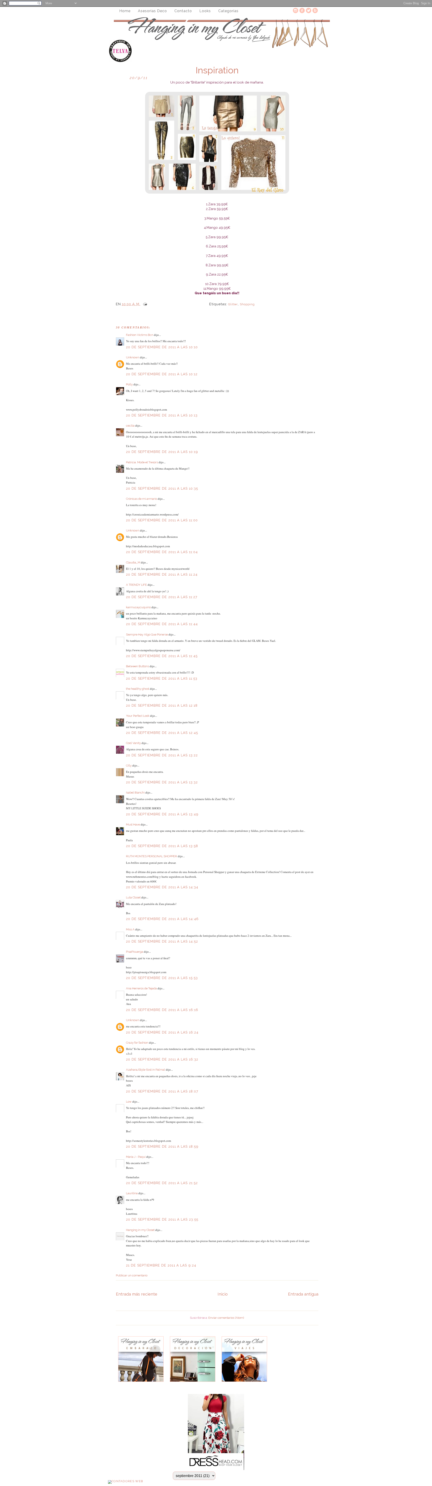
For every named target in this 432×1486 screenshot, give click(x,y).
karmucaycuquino (138, 607)
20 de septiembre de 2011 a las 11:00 (162, 520)
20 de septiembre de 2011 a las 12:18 (162, 705)
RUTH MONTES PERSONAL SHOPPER (151, 856)
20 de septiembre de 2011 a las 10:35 (162, 488)
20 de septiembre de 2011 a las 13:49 (162, 814)
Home (124, 11)
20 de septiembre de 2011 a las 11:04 (162, 552)
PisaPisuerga (134, 951)
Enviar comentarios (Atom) (226, 1317)
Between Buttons (137, 666)
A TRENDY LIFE (136, 584)
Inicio (223, 1294)
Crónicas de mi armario (141, 498)
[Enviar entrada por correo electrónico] (144, 304)
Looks (205, 11)
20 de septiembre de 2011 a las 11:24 (162, 574)
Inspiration (217, 70)
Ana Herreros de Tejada (141, 988)
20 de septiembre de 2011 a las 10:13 (162, 415)
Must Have (133, 824)
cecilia (130, 425)
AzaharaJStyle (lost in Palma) (145, 1069)
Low (129, 1101)
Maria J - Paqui (136, 1156)
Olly (129, 765)
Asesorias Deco (152, 11)
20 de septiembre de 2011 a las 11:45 (162, 656)
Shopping (247, 304)
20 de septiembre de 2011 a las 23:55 (162, 1219)
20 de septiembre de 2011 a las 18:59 (162, 1146)
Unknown (132, 357)
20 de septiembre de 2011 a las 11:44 (162, 624)
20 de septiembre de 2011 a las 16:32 (162, 1059)
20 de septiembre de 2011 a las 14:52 (162, 941)
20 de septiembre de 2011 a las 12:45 (162, 733)
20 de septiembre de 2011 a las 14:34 (162, 887)
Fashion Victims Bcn (139, 335)
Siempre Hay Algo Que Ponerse (147, 634)
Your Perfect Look (137, 715)
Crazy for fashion (137, 1042)
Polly (129, 384)
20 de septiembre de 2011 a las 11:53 (162, 678)
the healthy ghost (137, 688)
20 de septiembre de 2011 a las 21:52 (162, 1183)
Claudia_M (133, 562)
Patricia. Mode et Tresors (142, 462)
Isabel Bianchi (135, 792)
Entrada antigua (303, 1294)
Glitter (233, 304)
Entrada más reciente (136, 1294)
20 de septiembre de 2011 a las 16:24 (162, 1032)
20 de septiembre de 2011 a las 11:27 (162, 597)
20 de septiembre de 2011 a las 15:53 (162, 978)
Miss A (130, 929)
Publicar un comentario (131, 1275)
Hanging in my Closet (140, 1230)
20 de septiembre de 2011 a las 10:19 (162, 452)
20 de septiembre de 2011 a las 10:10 (162, 347)
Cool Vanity (133, 743)
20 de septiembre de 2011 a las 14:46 (162, 919)
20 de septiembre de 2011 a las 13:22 (162, 755)
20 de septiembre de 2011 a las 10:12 (162, 374)
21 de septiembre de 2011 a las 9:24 (161, 1265)
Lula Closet (133, 897)
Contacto (183, 11)
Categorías (228, 11)
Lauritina (132, 1193)
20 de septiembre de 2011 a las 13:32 (162, 782)
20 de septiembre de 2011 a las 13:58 (162, 846)
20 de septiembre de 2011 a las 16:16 (162, 1010)
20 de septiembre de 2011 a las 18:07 (162, 1091)
